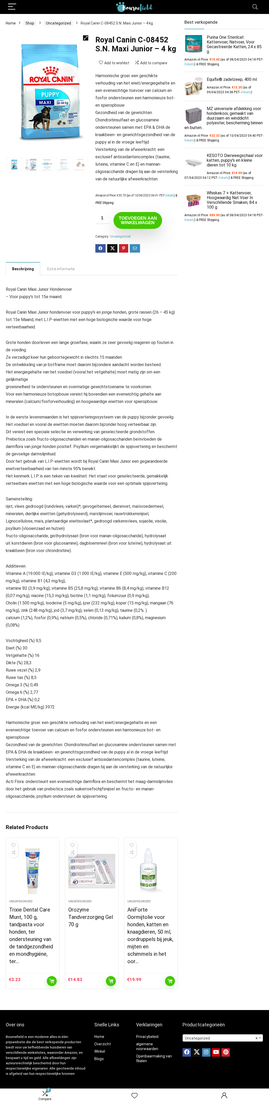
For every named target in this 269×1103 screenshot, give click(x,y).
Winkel (99, 1051)
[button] (85, 38)
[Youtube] (216, 1052)
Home (11, 23)
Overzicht (102, 1044)
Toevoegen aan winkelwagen (138, 220)
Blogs (99, 1059)
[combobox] (223, 1038)
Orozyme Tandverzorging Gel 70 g (90, 917)
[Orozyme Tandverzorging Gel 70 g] (91, 871)
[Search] (255, 7)
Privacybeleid (147, 1037)
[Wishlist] (134, 1095)
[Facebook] (187, 1052)
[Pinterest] (225, 1052)
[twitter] (196, 1052)
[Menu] (12, 7)
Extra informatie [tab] (61, 269)
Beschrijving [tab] (23, 269)
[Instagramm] (206, 1052)
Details (169, 195)
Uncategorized (58, 23)
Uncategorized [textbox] (221, 1038)
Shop (29, 23)
